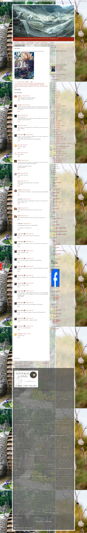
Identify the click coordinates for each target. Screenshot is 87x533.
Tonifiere (15, 502)
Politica (70, 477)
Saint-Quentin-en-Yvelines (56, 489)
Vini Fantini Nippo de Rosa (50, 508)
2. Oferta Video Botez (38, 391)
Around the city (22, 402)
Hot (29, 444)
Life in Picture (32, 455)
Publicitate (16, 482)
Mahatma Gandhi (57, 123)
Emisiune (53, 430)
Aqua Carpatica (49, 400)
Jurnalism (38, 451)
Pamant (48, 473)
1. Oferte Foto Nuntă (30, 391)
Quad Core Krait (39, 482)
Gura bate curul (59, 442)
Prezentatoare (29, 480)
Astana (15, 403)
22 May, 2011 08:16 (24, 115)
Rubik (22, 489)
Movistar (45, 464)
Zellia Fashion (37, 514)
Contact (23, 42)
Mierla (70, 460)
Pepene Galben (57, 474)
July (55, 98)
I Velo (51, 444)
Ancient (15, 399)
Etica (34, 431)
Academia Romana (22, 395)
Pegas (49, 474)
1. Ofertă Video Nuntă (21, 391)
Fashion (54, 432)
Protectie (40, 481)
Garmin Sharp (21, 439)
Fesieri (71, 432)
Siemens (62, 493)
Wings (67, 511)
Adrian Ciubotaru (38, 395)
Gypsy (67, 442)
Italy (59, 449)
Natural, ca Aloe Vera (57, 218)
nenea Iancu (47, 467)
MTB (50, 464)
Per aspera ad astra (57, 201)
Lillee (19, 181)
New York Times (62, 467)
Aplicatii (39, 400)
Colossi (70, 417)
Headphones (39, 443)
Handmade (19, 443)
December (56, 90)
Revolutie (56, 485)
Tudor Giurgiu (63, 503)
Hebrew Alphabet (48, 443)
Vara (40, 507)
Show (56, 493)
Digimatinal (37, 426)
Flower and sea (56, 107)
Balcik (19, 404)
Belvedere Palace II (57, 114)
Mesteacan (33, 460)
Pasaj (32, 474)
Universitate (36, 506)
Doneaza (29, 427)
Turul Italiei (57, 504)
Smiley (49, 494)
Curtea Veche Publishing (45, 423)
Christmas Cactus (45, 416)
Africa (50, 395)
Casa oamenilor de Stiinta (18, 413)
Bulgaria (52, 409)
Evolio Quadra (60, 431)
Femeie (60, 432)
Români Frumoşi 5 (57, 121)
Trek (32, 503)
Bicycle (29, 405)
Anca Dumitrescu (68, 398)
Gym (64, 442)
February (56, 168)
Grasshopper (27, 442)
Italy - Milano (56, 157)
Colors (67, 417)
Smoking (58, 494)
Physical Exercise (50, 476)
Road (21, 486)
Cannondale (16, 412)
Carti (64, 412)
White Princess (34, 511)
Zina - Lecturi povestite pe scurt (59, 250)
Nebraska (42, 467)
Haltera (70, 442)
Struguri (26, 498)
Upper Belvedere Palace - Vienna (60, 138)
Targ (22, 499)
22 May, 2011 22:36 (29, 258)
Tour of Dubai (34, 502)
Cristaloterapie (20, 421)
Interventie (17, 447)
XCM (69, 512)
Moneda (24, 463)
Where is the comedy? (58, 162)
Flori (62, 434)
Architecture (59, 400)
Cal (17, 411)
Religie (49, 485)
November (56, 91)
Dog (18, 427)
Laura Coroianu (29, 454)
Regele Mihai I (30, 485)
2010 (54, 170)
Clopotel (27, 417)
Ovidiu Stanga (21, 473)
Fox (54, 437)
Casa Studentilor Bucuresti (43, 413)
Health (43, 443)
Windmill (49, 511)
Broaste (64, 408)
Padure (26, 473)
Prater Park (20, 480)
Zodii (49, 514)
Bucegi (21, 409)
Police (67, 477)
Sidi (58, 493)
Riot (15, 486)
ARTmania (49, 402)
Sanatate (61, 490)
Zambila (25, 514)
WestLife (23, 511)
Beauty (44, 404)
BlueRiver (55, 407)
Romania (69, 486)
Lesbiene (56, 454)
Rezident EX (61, 485)
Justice (47, 451)
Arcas (54, 400)
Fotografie (20, 84)
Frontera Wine (69, 437)
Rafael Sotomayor (66, 482)
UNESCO (19, 506)
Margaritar (68, 458)
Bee (51, 404)
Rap (14, 484)
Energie (15, 431)
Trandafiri (64, 502)
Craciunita (47, 420)
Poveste (59, 479)
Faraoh (43, 432)
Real (61, 484)
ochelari (30, 470)
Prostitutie (36, 481)
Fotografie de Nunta (22, 437)
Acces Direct (29, 395)
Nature (34, 467)
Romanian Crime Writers (41, 488)
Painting (29, 473)
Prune (64, 481)
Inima (45, 446)
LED (46, 454)
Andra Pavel (36, 399)
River (18, 486)
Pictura (70, 476)
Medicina (61, 459)
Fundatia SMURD (35, 438)
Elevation (42, 430)
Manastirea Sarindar (46, 458)
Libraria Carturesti (17, 455)
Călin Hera (55, 221)
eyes (25, 432)
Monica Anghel (30, 463)
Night (72, 467)
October (55, 93)
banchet (33, 404)
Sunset (53, 498)
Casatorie (50, 413)
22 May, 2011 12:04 (24, 173)
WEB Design (44, 509)
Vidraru (35, 508)
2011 (54, 88)
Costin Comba (21, 81)
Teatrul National (56, 499)
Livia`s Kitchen (56, 328)
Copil (57, 418)
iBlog (57, 444)
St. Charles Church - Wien (59, 151)
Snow (72, 494)
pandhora (20, 95)
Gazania (52, 439)
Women (26, 512)
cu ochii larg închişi (57, 253)
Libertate (64, 454)
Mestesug (48, 460)
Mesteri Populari (42, 460)
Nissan (17, 468)
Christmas (39, 416)
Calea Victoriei (30, 411)
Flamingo (55, 132)
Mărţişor (50, 459)
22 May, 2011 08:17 (24, 125)
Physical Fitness (57, 476)
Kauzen (62, 451)
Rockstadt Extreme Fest (53, 486)
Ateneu (28, 403)
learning (43, 454)
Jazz (41, 450)
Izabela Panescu (20, 450)
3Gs (35, 393)
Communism (24, 418)
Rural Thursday (30, 489)
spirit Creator (69, 495)
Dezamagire (16, 426)
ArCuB (63, 400)
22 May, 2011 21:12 (27, 199)
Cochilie (52, 417)
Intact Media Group (55, 446)
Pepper (62, 474)
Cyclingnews (64, 423)
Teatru (52, 499)
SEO (16, 493)
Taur (41, 499)
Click (24, 417)
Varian (44, 507)
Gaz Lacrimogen (47, 439)
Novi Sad (48, 468)
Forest (31, 435)
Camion (49, 411)
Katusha (54, 451)
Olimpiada (57, 470)
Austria (43, 403)
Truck (56, 503)
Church (51, 416)
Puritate (31, 482)
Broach (60, 408)
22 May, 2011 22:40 (29, 283)
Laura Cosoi (36, 454)
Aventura (57, 403)
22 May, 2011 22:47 (29, 318)
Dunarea (43, 428)
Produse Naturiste (66, 480)
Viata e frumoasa (56, 224)
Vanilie (35, 507)
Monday (20, 463)
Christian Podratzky (34, 416)
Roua (18, 489)
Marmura (41, 459)
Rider (65, 485)
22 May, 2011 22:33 (29, 241)
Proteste (48, 481)
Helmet (58, 443)
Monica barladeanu (37, 463)
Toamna (69, 500)
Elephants (38, 430)
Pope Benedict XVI (57, 130)
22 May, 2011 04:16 (26, 104)
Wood (30, 512)
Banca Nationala (27, 404)
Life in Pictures (44, 42)
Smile (45, 494)
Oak (22, 470)
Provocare (57, 481)
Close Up (31, 417)
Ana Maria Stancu (61, 398)
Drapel (44, 427)
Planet (49, 477)
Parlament (28, 474)
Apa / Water (27, 400)
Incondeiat (28, 446)
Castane (64, 413)
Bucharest (25, 409)
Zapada (32, 514)
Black (64, 405)
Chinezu (23, 416)
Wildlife (43, 511)
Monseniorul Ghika (50, 463)
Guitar (54, 442)
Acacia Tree (16, 395)
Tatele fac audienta (37, 499)
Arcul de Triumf (68, 400)
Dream (48, 427)
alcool (23, 396)
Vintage (57, 508)
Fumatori (29, 438)
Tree (28, 503)
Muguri (58, 464)
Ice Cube (63, 444)
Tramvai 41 (59, 502)
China (20, 416)
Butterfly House (57, 141)
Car (32, 412)
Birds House (56, 405)
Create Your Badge (54, 287)
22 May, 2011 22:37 (29, 266)
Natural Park (29, 467)
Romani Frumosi (61, 486)
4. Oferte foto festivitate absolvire (57, 393)
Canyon (29, 412)
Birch (45, 405)
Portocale (33, 479)
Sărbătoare (71, 490)
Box (38, 408)
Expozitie (21, 432)
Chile (16, 416)
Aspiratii (70, 402)
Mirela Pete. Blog (56, 189)
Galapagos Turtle (57, 111)
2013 (54, 84)
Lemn (52, 454)
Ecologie (51, 428)
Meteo (52, 460)
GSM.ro (50, 442)
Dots (36, 427)
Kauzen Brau (67, 451)
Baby (72, 403)
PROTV (52, 481)
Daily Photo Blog (37, 83)
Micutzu (55, 460)
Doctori (15, 427)
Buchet (30, 409)
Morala (65, 463)
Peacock (55, 116)
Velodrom (60, 507)
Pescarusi (65, 474)
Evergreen (55, 185)
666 (41, 394)
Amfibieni (33, 398)
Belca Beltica (61, 404)
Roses (15, 489)
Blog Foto (25, 407)
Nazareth (37, 467)
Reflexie (16, 485)
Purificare (26, 482)
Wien (41, 86)
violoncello (61, 508)
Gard (63, 438)
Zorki (59, 514)
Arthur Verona (41, 402)
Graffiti (15, 442)
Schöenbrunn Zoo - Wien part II (60, 148)
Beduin (48, 404)
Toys (42, 502)
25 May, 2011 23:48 (26, 333)
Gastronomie (30, 439)
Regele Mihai (24, 485)
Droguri (16, 428)
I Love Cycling (46, 444)
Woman (22, 512)
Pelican (52, 474)
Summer (32, 498)
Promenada (24, 481)
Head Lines (16, 42)
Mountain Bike (29, 464)
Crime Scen (64, 420)
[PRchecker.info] (53, 47)
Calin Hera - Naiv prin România (59, 234)
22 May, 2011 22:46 (29, 310)
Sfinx (44, 493)
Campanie (53, 411)
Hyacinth (35, 444)
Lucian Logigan (44, 456)
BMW (67, 407)
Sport (18, 497)
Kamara (50, 451)
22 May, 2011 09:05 (23, 144)
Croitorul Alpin (55, 421)
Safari (50, 489)
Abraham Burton (55, 394)
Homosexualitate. (17, 444)
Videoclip (30, 508)
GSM (46, 442)
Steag (53, 497)
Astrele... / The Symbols (21, 403)
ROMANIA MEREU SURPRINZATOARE (28, 86)
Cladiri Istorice (16, 417)
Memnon (18, 460)
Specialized (45, 495)
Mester (37, 460)
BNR (70, 407)
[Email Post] (31, 81)
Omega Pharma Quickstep (67, 470)
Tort (23, 502)
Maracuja (52, 458)
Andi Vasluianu (26, 399)
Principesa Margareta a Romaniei (57, 480)
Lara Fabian (24, 454)
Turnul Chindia (20, 504)
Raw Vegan (35, 484)
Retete (52, 485)
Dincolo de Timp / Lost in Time (59, 426)
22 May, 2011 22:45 (29, 302)
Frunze (22, 438)
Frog (64, 437)
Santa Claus (66, 490)
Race (55, 482)
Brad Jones (42, 408)
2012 (54, 86)
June (55, 100)
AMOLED (37, 398)
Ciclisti (60, 416)
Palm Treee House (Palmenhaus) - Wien (61, 146)
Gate (34, 439)
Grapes (19, 442)
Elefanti (34, 430)
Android (46, 399)
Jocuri (59, 450)
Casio (61, 413)
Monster (56, 463)
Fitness (38, 434)
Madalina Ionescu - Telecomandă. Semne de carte (57, 298)
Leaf (39, 454)
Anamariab (20, 333)
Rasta (21, 484)
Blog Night (32, 407)
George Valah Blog (56, 244)
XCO (72, 512)
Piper (33, 477)
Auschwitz (38, 403)
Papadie (52, 473)
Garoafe (25, 439)
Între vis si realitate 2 (57, 182)
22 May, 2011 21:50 (24, 208)
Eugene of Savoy (39, 431)
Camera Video (44, 411)
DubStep (27, 428)
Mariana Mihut (26, 459)
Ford (28, 435)
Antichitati (21, 400)
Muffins (54, 464)
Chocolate (27, 416)
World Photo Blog (49, 513)
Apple (43, 400)
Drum (20, 428)
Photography (16, 86)
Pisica (36, 477)
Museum (23, 465)
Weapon (36, 509)
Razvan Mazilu (47, 484)
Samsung (41, 490)
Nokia (33, 468)
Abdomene (49, 394)
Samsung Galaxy (47, 490)
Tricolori (40, 503)
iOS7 (61, 447)
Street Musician (20, 498)
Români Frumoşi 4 (57, 134)
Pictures (16, 477)
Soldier (24, 495)
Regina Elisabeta (43, 485)
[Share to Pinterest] (20, 89)
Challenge (52, 42)
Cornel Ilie (60, 418)
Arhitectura (16, 402)
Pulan (20, 482)
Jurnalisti (43, 451)
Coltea (15, 418)
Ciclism (55, 416)
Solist (27, 495)
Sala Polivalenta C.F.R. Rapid (24, 490)
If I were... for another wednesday (60, 153)
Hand (15, 443)
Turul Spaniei (69, 504)
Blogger (37, 407)
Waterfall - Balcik (57, 104)
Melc (15, 460)
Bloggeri (41, 407)
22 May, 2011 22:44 (29, 290)
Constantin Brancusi (43, 418)
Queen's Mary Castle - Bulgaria (60, 105)
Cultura (19, 423)
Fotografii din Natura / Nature (40, 437)
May (55, 102)
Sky (22, 494)
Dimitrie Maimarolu (50, 426)
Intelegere (61, 446)
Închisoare (24, 446)
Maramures (57, 458)
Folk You (21, 435)
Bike (33, 405)
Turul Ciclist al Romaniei (38, 504)
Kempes (71, 451)
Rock (40, 486)
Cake (15, 411)
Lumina (54, 456)
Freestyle (58, 437)
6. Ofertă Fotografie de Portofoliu (34, 394)
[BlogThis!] (16, 89)
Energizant (20, 431)
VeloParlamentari (65, 507)
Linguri (56, 455)
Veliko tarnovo (48, 507)
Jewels (53, 450)
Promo (29, 481)
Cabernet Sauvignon (68, 409)
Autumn (52, 403)
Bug (42, 409)
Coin (64, 417)
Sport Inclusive (56, 208)
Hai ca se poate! (56, 247)
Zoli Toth (53, 514)
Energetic (70, 430)
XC (65, 512)
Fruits (15, 438)
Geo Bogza (57, 439)
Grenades (37, 442)
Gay (42, 439)
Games (47, 438)
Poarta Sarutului (62, 477)
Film (31, 434)
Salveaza (37, 490)
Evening (55, 431)
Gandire (55, 438)
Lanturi (16, 454)
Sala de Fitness (69, 489)
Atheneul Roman (33, 403)
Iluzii (16, 446)
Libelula (60, 454)
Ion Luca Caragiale (52, 447)
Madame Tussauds (27, 458)
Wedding (50, 509)
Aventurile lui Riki (63, 403)
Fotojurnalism (50, 437)
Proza (61, 481)
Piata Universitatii (64, 476)
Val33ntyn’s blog (56, 198)
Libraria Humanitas (24, 455)
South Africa (39, 495)
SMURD (65, 494)
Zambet (21, 514)
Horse (22, 444)
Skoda (19, 494)
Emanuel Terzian (48, 430)
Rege (20, 485)
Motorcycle (16, 464)
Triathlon (35, 503)
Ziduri (42, 514)
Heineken (53, 443)
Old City (52, 470)
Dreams (51, 427)
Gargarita (15, 439)
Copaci (53, 418)
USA (19, 507)
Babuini (68, 403)
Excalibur (65, 431)
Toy (39, 502)
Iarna (54, 444)
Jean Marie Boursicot (46, 450)
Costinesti (38, 420)
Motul (20, 464)
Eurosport (50, 431)
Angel (55, 399)
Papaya (60, 473)
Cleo (18, 115)
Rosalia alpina (69, 488)
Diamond (20, 426)
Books (31, 408)
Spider (55, 495)
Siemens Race (67, 493)
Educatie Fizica (69, 428)
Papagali (56, 473)
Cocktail (56, 417)
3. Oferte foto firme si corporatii (63, 391)
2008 (54, 174)
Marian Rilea (20, 459)
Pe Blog (45, 474)
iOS (57, 447)
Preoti (24, 480)
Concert (33, 418)
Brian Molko (51, 408)
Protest (45, 481)
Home (31, 363)
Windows (53, 511)
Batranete (40, 404)
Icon (66, 444)
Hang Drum (24, 443)
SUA (29, 498)
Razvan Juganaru (41, 484)
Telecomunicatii (63, 499)
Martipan (45, 459)
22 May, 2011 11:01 (25, 160)
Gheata (72, 439)
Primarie (33, 480)
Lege (49, 454)
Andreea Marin (41, 399)
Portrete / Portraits (43, 479)
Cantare (25, 412)
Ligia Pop (51, 455)
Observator (26, 470)
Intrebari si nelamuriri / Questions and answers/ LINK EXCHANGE (31, 447)
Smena (42, 494)
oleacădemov (55, 316)
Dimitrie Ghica (42, 426)
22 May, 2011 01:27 (26, 95)
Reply (19, 100)
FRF (61, 437)
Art (28, 402)
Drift (62, 427)
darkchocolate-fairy (57, 313)
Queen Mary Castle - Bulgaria (59, 125)
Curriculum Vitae (54, 76)
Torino (20, 502)
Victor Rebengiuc (25, 508)
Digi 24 (28, 426)
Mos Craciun (69, 463)
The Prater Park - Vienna (58, 136)
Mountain (24, 464)
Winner (70, 511)
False (39, 432)
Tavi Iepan (45, 499)
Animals (65, 399)
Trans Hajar (69, 502)
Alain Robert (63, 395)
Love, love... (56, 109)
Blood (45, 407)
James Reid (26, 450)
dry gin (24, 428)
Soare (16, 495)
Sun (41, 498)
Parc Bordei (64, 473)
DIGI (24, 426)
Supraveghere (66, 498)
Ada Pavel (55, 179)
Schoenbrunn (37, 491)
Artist (45, 402)
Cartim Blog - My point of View (59, 228)
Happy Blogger (29, 443)
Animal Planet (60, 399)
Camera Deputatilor (37, 411)
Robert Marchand (30, 486)
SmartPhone (38, 494)
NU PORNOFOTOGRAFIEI (33, 84)
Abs (67, 394)
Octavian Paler (35, 470)
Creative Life (31, 83)
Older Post (45, 363)
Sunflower (45, 498)
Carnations (45, 412)
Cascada (57, 413)
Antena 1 (17, 400)
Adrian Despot (45, 395)
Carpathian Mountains (55, 412)
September (56, 95)
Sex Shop (25, 493)
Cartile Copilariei (69, 412)
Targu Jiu (30, 499)
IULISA (19, 160)
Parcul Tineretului (17, 474)
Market (37, 459)
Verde (71, 507)
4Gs (67, 393)
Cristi (19, 173)
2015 (54, 81)
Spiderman (59, 495)
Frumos (19, 438)
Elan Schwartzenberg (28, 430)
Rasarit (18, 484)
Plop (57, 477)
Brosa (67, 408)
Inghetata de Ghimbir (39, 446)
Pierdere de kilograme (23, 477)
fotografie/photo (29, 437)
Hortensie (25, 444)
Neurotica (51, 467)
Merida (29, 460)
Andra (31, 399)
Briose (56, 408)
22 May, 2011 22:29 (29, 233)
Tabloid (15, 499)
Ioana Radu (55, 195)
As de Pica (54, 402)
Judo (35, 451)
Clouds (36, 417)
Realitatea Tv (65, 484)
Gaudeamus (38, 439)
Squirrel (26, 497)
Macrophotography (18, 458)
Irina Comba (25, 84)
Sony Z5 (34, 495)
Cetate (60, 415)
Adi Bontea (55, 205)
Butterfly (57, 409)
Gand (52, 438)
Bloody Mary (50, 407)
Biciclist (25, 405)
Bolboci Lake (26, 408)
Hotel (32, 444)
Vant (37, 507)
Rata (28, 484)
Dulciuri (34, 428)
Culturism (23, 423)
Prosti (32, 481)
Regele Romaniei (37, 485)
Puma (23, 482)
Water (28, 509)
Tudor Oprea (69, 503)
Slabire (26, 494)
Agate (59, 395)
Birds (51, 405)
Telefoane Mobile (70, 499)
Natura (20, 467)
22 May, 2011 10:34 (24, 152)
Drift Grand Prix (67, 427)
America (24, 398)
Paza (41, 474)
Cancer (67, 411)
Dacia (70, 423)
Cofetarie (60, 417)
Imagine (19, 446)
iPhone (64, 447)
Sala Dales (63, 489)
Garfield (70, 438)
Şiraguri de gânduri (57, 310)
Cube (67, 421)
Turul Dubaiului (46, 504)
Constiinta (49, 418)
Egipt (22, 430)
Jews (56, 450)
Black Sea (15, 407)
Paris (22, 474)
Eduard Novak (57, 428)
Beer (53, 404)
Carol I (49, 412)
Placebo (46, 477)
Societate (20, 495)
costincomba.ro (33, 420)
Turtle (25, 504)
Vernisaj (15, 508)
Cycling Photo (58, 423)
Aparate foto (19, 83)
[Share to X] (17, 89)
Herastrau (61, 443)
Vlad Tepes (70, 508)
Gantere (59, 438)
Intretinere (45, 447)
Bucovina (34, 409)
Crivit (51, 421)
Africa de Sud (54, 395)
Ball (23, 404)
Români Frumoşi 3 (57, 149)
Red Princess (71, 484)
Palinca (45, 473)
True (59, 503)
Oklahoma (41, 470)
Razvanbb (53, 484)
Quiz (52, 482)
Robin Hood (36, 486)
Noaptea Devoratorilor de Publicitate (25, 468)
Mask (54, 459)
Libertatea (70, 454)
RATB (31, 484)
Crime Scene (69, 420)
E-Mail (47, 428)
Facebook (29, 432)
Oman (61, 470)
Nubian (19, 470)
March (55, 166)
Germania (67, 439)
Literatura (63, 455)
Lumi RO (20, 104)
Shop (52, 493)
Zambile (28, 514)
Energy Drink (25, 431)
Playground (53, 477)
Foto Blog (44, 435)
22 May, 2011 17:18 (24, 181)
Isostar (46, 449)
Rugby (25, 489)
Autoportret (47, 403)
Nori (44, 468)
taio (18, 144)
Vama (26, 507)
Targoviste (26, 499)
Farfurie (50, 432)
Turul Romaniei (63, 504)
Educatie (63, 428)
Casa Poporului (26, 413)
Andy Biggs (51, 399)
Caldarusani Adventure (23, 411)
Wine (64, 511)
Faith (36, 432)
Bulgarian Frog (56, 127)
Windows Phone (58, 511)
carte (61, 412)
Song (30, 495)
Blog (20, 407)
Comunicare (29, 418)
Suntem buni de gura (59, 498)
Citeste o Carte (69, 416)
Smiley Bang (53, 494)
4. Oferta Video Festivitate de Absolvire (44, 393)
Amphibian (42, 398)
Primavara (38, 480)
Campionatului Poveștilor (60, 411)
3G (32, 393)
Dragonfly (40, 427)
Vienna (38, 86)
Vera (19, 152)
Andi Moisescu (20, 399)
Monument (60, 463)
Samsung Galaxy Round (55, 490)
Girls (44, 440)
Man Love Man (39, 458)
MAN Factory (33, 458)
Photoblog (42, 84)
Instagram (49, 446)
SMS (61, 494)
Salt (34, 490)
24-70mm (55, 391)
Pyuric (35, 482)
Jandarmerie (31, 450)
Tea (49, 499)
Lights (48, 455)
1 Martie (15, 391)
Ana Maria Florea (54, 398)
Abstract (70, 394)
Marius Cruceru (56, 192)
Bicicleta (21, 405)
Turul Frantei (52, 504)
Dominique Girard (24, 427)
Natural (25, 467)
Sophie (19, 208)
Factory (33, 432)
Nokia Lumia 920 (39, 468)
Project (20, 481)
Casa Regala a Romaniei (34, 413)
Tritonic (44, 503)
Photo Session (19, 476)
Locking (71, 455)
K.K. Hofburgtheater (58, 120)
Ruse (34, 489)
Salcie (31, 490)
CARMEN (20, 189)
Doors (33, 427)
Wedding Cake (55, 509)
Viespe (43, 508)
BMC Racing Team (62, 407)
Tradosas (45, 502)
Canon (20, 412)
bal (15, 404)
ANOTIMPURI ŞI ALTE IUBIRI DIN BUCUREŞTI (56, 321)
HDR (34, 443)
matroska (57, 459)
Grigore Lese (42, 442)
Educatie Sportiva (17, 430)
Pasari (36, 474)
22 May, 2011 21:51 (24, 215)
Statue (49, 497)
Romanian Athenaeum (58, 160)
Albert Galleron (69, 395)
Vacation (22, 507)
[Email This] (15, 89)
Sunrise (49, 498)
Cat (67, 413)
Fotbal (40, 435)
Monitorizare (43, 463)
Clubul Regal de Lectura (42, 417)
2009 (54, 172)
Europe (43, 83)
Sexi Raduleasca (31, 493)
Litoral (68, 455)
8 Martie (45, 394)
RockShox (45, 486)
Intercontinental (66, 446)
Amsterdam (48, 398)
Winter (15, 512)
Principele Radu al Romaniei (45, 480)
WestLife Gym (28, 511)
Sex (22, 493)
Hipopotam (66, 443)
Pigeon (29, 477)
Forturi (35, 435)
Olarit (45, 470)
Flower (71, 434)
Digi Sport (32, 426)
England (30, 431)
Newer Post (17, 363)
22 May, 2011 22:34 (29, 250)
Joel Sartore (63, 450)
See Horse (56, 118)
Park (25, 474)
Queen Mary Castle (47, 482)
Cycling (52, 423)
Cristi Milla (55, 306)
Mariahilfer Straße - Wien (59, 158)
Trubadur (52, 503)
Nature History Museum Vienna (60, 139)
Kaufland (58, 451)
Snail (68, 494)
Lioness (59, 455)
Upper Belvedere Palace (55, 506)
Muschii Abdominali (68, 464)
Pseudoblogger (69, 481)
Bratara (46, 408)
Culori (15, 423)
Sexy (36, 493)
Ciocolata (64, 416)
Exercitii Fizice (16, 432)
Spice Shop (51, 495)
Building (46, 409)
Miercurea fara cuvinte (62, 460)
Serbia (19, 493)
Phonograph (71, 474)
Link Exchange (30, 42)
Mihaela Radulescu (17, 462)
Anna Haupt (71, 399)
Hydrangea (40, 444)
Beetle (57, 404)
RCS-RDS (57, 484)
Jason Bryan (37, 450)
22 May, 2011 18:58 (26, 189)
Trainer (50, 502)
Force (25, 435)
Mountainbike (36, 464)
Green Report (32, 442)
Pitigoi (42, 477)
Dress (59, 427)
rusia (37, 489)
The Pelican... (56, 113)
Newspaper (68, 467)
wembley (19, 511)
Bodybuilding (16, 408)
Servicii (37, 42)
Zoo (56, 514)
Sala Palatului (16, 490)
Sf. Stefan (40, 493)
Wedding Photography (63, 509)
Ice (59, 444)
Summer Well (38, 498)
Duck (31, 428)
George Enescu (62, 439)
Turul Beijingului (30, 504)
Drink (72, 427)
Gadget (40, 438)
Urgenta (15, 507)
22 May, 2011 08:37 (29, 134)
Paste (39, 474)
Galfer (44, 438)
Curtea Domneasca (36, 423)
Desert (63, 424)
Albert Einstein (56, 129)
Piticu (39, 477)
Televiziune (21, 500)
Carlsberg (40, 412)
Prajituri (15, 480)
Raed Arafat (59, 482)
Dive (66, 426)
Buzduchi (61, 409)
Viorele (65, 508)
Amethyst (28, 398)
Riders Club (70, 485)
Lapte (20, 454)
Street (63, 497)
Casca (54, 413)
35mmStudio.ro (27, 393)
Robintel (54, 240)
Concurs (37, 418)
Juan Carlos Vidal (22, 451)
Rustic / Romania (43, 489)
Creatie (51, 420)
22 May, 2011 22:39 (29, 275)
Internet (71, 446)
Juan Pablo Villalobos (29, 451)
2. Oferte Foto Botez (46, 391)
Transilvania (24, 503)
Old (48, 470)
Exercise (70, 431)
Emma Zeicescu (59, 430)
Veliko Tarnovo (54, 507)
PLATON (55, 237)
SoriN (54, 211)
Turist (15, 504)
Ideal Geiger (71, 444)
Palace (33, 473)
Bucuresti (39, 409)
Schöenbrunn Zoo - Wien (58, 155)
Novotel (52, 468)
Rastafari (24, 484)
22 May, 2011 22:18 (27, 223)
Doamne (70, 426)
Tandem (19, 499)
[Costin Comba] (55, 286)
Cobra (48, 417)
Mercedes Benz (24, 460)
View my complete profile (61, 69)
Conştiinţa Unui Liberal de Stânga (60, 231)
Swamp (70, 498)
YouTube (16, 514)
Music (27, 465)
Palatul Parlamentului (39, 473)
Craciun (43, 420)
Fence (63, 432)
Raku (71, 482)
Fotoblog (16, 84)
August (55, 97)
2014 (54, 83)
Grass (22, 442)
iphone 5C (70, 447)
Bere (65, 404)
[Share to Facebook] (19, 89)
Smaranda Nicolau (32, 494)
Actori (33, 395)
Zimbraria (45, 514)
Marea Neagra (62, 458)
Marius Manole (32, 459)
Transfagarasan (17, 503)
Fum (26, 438)
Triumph (48, 503)
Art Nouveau (32, 402)
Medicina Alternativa (68, 459)
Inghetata (33, 446)
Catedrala (71, 413)
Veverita (19, 508)
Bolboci (21, 408)
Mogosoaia (16, 463)
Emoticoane (65, 430)
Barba (36, 404)
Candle (70, 411)
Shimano (47, 493)
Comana (19, 418)
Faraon (46, 432)
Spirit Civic (64, 495)
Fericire (67, 432)
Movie (42, 464)
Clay (21, 417)
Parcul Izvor (70, 473)
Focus (17, 435)
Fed (57, 432)
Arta (36, 402)
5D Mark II (24, 394)
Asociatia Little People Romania (62, 402)
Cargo (36, 412)
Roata (24, 486)
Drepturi (55, 427)
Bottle (35, 408)
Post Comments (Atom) (24, 365)
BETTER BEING (70, 404)
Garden (66, 438)
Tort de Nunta (27, 502)
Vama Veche (30, 507)
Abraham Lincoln (62, 394)
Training (54, 502)
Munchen (62, 464)
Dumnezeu (39, 428)
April (55, 164)
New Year (56, 467)
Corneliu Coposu (66, 418)
